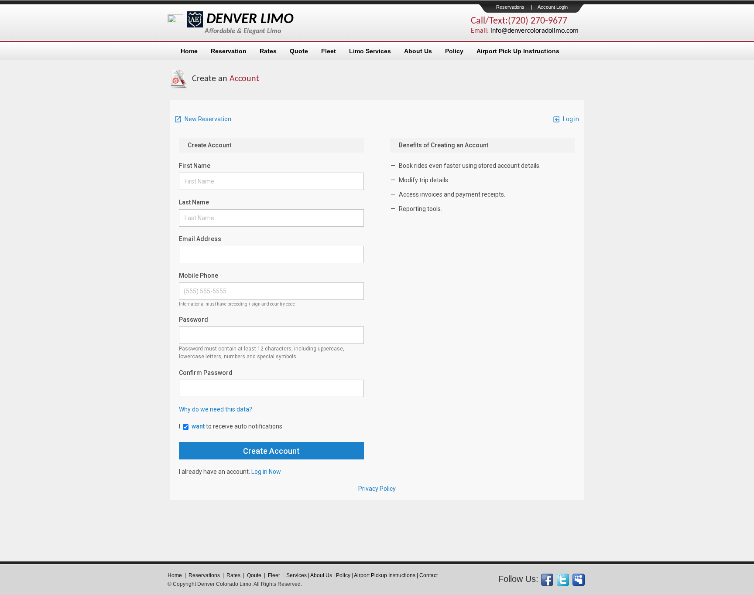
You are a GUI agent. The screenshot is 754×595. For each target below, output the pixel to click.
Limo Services (370, 51)
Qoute (254, 575)
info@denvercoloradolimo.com (534, 30)
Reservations (510, 7)
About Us (418, 51)
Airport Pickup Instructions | (386, 575)
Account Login (553, 7)
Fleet (328, 51)
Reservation (229, 51)
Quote (299, 51)
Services (296, 575)
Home (189, 51)
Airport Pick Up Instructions (517, 51)
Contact (428, 575)
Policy (454, 51)
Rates (268, 51)
